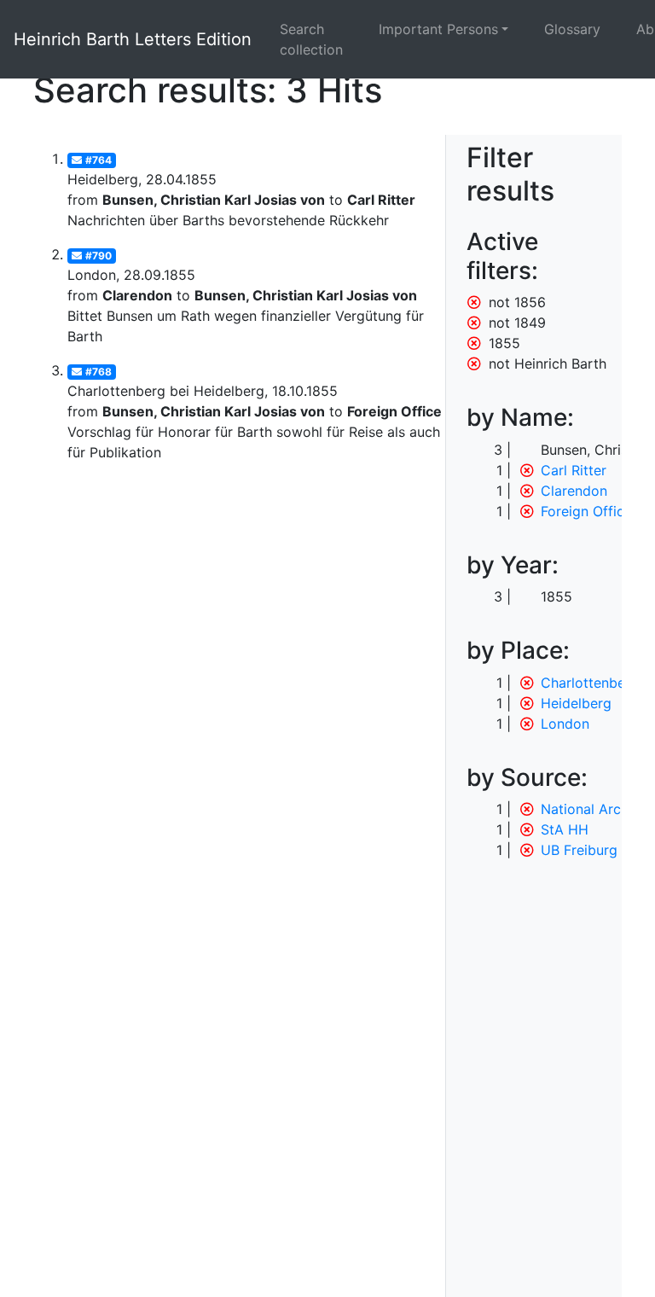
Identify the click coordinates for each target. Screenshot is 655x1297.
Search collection (311, 39)
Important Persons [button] (438, 29)
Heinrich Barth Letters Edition (133, 39)
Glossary (572, 29)
